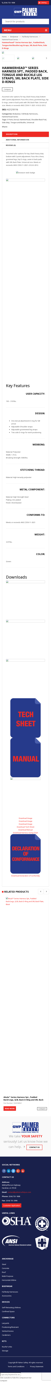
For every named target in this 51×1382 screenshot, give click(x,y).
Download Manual (25, 830)
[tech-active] (25, 718)
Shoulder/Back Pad (38, 119)
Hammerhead (25, 119)
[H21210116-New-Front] (25, 600)
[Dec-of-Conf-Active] (25, 854)
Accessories (7, 1296)
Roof (4, 1272)
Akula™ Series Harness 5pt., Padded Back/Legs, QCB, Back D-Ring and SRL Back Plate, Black (23, 1100)
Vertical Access (8, 1331)
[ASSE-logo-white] (42, 1242)
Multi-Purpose (7, 1276)
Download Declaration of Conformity (25, 876)
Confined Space (8, 1311)
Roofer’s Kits (7, 1347)
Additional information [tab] (17, 140)
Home (4, 36)
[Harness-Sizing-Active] (25, 797)
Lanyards (5, 1323)
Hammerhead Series (10, 39)
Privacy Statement (36, 1366)
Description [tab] (11, 134)
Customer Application (11, 1205)
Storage (5, 1350)
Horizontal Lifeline (9, 1280)
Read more (10, 1108)
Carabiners (6, 1335)
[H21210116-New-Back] (25, 639)
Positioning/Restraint (10, 1327)
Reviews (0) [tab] (11, 145)
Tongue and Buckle (18, 122)
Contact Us (34, 1147)
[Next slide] (46, 52)
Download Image (25, 818)
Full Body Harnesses (30, 36)
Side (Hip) (6, 122)
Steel (4, 1264)
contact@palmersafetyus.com (19, 1192)
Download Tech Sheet (25, 827)
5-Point (10, 119)
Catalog (43, 2)
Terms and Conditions (16, 1366)
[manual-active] (25, 757)
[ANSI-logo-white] (16, 1240)
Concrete (5, 1268)
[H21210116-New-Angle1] (25, 678)
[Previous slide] (4, 52)
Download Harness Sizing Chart (25, 832)
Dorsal (16, 119)
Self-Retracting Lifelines (11, 1307)
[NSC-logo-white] (42, 1224)
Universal (30, 122)
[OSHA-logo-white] (16, 1221)
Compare (7, 89)
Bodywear (14, 36)
